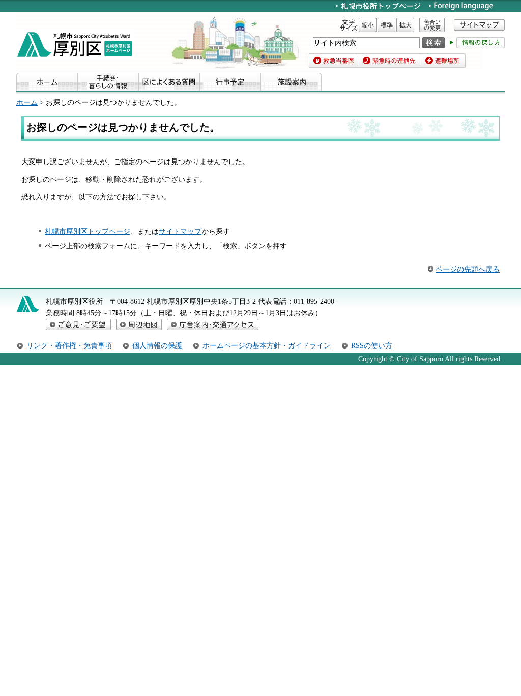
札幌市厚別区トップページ (87, 231)
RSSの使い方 (371, 345)
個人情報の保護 (157, 345)
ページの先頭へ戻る (468, 269)
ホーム (27, 102)
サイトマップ (180, 231)
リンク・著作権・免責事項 (69, 345)
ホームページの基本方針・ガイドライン (266, 345)
